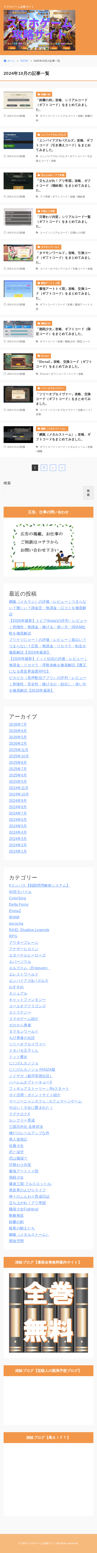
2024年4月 (18, 832)
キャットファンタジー (27, 1000)
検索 (7, 483)
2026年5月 (18, 737)
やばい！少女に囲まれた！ (31, 1108)
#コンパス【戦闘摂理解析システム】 (39, 885)
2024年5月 (18, 826)
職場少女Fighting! (23, 1209)
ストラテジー (20, 1012)
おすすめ (16, 987)
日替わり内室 (77, 232)
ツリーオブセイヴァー (62, 410)
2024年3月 (18, 839)
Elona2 (44, 373)
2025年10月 (19, 756)
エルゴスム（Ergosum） (29, 968)
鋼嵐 (40, 451)
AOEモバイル (20, 892)
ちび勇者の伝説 (22, 1038)
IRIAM (14, 917)
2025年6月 (18, 775)
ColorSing (17, 898)
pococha (16, 923)
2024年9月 (18, 801)
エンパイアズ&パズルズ (53, 156)
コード (44, 232)
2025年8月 (18, 762)
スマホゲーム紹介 (24, 1019)
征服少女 (16, 1146)
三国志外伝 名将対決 (26, 1127)
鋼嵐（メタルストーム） (29, 1235)
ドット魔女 (18, 1057)
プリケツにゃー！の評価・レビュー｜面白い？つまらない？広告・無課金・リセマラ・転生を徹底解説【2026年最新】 (47, 646)
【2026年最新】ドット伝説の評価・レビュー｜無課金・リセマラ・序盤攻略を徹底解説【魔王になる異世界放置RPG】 (48, 665)
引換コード (79, 268)
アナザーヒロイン (24, 949)
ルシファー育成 (22, 1120)
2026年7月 (18, 724)
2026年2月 (18, 743)
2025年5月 (18, 782)
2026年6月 (18, 731)
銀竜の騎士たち (22, 1228)
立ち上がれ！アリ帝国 (27, 1203)
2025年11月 (19, 750)
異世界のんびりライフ (27, 1190)
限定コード (83, 341)
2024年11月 (19, 788)
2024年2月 (18, 845)
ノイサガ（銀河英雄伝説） (31, 1076)
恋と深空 (16, 1152)
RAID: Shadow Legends (29, 930)
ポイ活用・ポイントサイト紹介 (34, 1095)
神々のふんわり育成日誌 (29, 1196)
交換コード (84, 410)
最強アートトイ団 (24, 1171)
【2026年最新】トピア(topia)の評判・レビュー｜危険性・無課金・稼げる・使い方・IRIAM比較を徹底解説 (48, 627)
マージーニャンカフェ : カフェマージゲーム (45, 1101)
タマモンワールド (60, 268)
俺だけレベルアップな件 (29, 1133)
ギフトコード (47, 115)
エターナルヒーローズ (27, 955)
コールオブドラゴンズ (27, 1006)
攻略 (80, 115)
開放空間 (16, 1241)
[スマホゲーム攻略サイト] (39, 30)
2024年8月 (18, 807)
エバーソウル (20, 962)
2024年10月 (19, 794)
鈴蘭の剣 (16, 1222)
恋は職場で (18, 1158)
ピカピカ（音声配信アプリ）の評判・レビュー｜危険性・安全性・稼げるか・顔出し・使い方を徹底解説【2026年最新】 (47, 684)
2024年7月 (18, 813)
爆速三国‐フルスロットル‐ (30, 1184)
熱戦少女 (70, 341)
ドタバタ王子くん (24, 1050)
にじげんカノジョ (24, 1063)
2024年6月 (18, 820)
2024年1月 (18, 851)
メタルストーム (76, 446)
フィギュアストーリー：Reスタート (39, 1089)
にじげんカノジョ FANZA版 (32, 1069)
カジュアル (18, 993)
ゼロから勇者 (20, 1025)
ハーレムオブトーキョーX (30, 1082)
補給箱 (81, 196)
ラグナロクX (19, 1114)
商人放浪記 (18, 1139)
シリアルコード (66, 115)
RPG (13, 936)
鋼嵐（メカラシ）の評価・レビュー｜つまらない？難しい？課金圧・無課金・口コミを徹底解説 (47, 608)
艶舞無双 (16, 1215)
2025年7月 (18, 769)
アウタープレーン (24, 942)
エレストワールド (24, 974)
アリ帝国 (45, 196)
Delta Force (19, 904)
